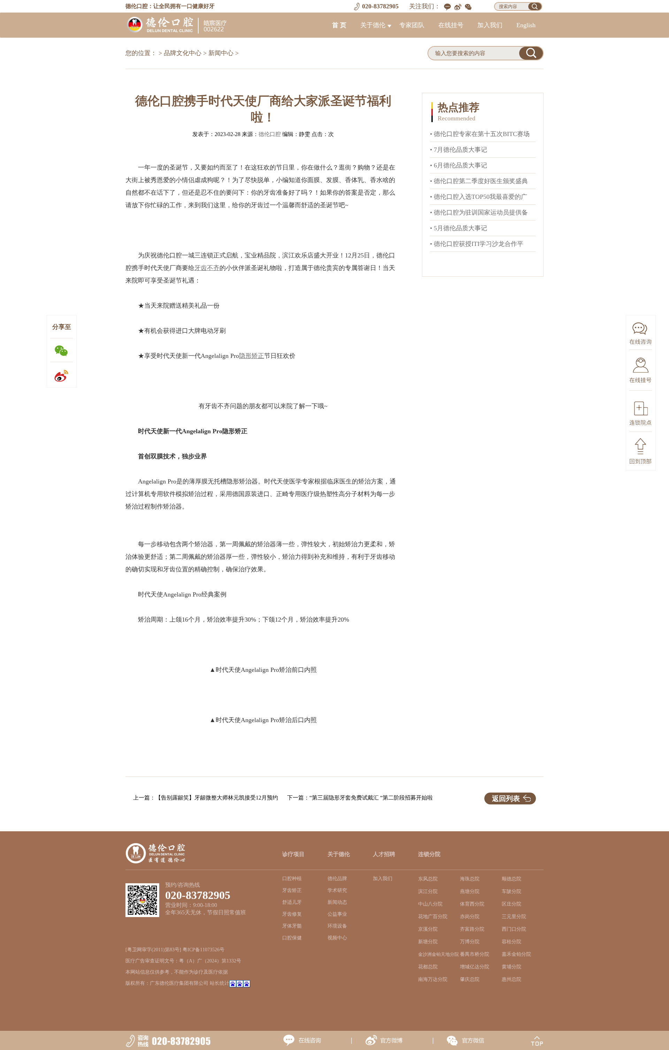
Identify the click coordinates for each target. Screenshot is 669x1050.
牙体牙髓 (292, 926)
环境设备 (337, 926)
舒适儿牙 (292, 902)
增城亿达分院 (474, 966)
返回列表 (506, 798)
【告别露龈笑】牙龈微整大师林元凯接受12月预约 (216, 798)
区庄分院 (511, 904)
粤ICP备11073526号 (203, 949)
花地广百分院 (432, 916)
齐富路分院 (472, 929)
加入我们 (489, 25)
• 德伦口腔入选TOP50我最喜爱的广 (478, 196)
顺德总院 (511, 879)
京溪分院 (428, 929)
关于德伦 (372, 25)
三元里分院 (514, 916)
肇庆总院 (469, 979)
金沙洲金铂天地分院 (438, 954)
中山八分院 (430, 904)
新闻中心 (220, 53)
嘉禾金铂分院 (516, 954)
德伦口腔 (270, 134)
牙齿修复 (292, 914)
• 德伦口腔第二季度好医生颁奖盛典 (479, 181)
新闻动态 (337, 902)
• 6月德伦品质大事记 (458, 165)
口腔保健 (292, 937)
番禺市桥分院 (474, 954)
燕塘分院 (469, 891)
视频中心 (337, 937)
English (526, 25)
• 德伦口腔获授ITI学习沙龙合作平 (476, 243)
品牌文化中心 (182, 53)
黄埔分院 (511, 966)
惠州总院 (511, 979)
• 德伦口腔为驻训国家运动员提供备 (479, 212)
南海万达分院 (432, 979)
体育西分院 (472, 904)
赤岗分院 (469, 916)
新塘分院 (428, 941)
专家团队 (411, 25)
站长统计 (219, 983)
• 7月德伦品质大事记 (458, 149)
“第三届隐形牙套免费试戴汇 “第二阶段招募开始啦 (371, 798)
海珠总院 (469, 879)
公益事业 (337, 914)
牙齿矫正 (292, 890)
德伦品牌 (337, 878)
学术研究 (337, 890)
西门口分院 (514, 929)
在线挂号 (450, 25)
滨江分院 (428, 891)
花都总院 (428, 966)
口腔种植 (292, 878)
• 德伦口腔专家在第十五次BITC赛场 (480, 133)
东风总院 (428, 879)
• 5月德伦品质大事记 (458, 228)
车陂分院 (511, 891)
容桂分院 (511, 941)
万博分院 (469, 941)
